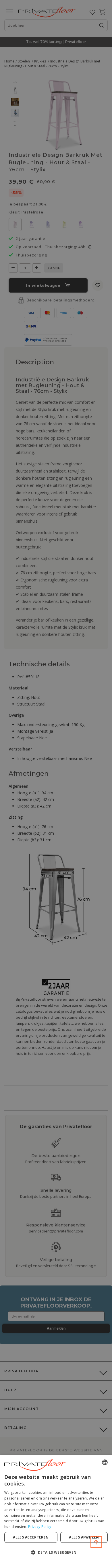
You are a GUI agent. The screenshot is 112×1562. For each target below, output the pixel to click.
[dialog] (56, 1508)
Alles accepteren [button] (31, 1537)
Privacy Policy (39, 1526)
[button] (56, 1552)
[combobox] (105, 1462)
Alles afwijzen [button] (84, 1537)
